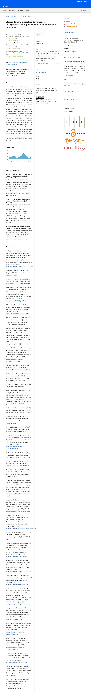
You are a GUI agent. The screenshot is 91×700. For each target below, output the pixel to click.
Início (7, 16)
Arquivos (12, 10)
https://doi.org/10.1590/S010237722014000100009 (21, 528)
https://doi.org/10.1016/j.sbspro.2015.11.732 (19, 266)
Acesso (86, 1)
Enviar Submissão (70, 32)
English (68, 22)
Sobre (27, 10)
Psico (6, 6)
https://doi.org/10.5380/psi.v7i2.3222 (17, 556)
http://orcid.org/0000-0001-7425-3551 (14, 48)
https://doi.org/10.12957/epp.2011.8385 (18, 511)
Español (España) (71, 24)
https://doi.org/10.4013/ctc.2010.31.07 (17, 314)
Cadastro (79, 1)
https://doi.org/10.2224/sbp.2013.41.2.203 (18, 662)
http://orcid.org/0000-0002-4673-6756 (14, 40)
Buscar (84, 10)
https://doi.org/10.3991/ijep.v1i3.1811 (17, 584)
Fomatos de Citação (43, 63)
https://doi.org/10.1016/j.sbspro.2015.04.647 (19, 344)
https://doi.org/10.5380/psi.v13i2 (16, 301)
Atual (4, 10)
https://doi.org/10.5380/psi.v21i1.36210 (18, 604)
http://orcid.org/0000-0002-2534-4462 (14, 56)
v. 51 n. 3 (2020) (22, 16)
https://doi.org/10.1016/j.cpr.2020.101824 (18, 571)
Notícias (20, 10)
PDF (40, 35)
